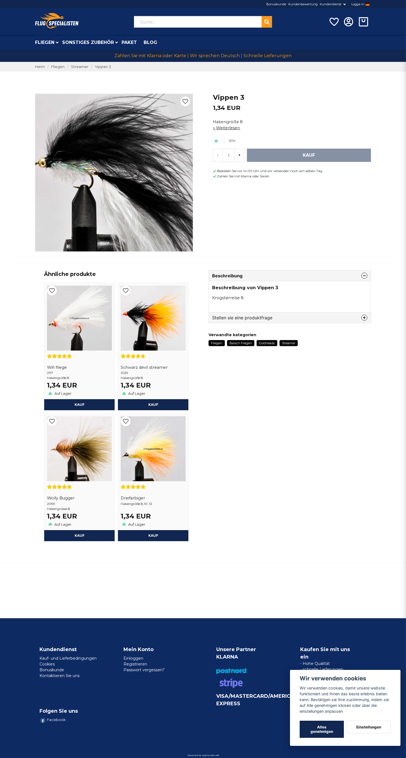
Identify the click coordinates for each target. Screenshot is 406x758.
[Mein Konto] (348, 21)
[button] (367, 4)
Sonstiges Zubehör (88, 42)
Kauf (80, 404)
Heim (40, 67)
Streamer (79, 67)
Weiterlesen (228, 127)
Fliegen (44, 42)
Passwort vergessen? (144, 669)
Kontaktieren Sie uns (59, 675)
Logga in (357, 4)
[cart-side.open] (363, 21)
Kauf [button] (153, 535)
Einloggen (133, 658)
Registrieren (135, 664)
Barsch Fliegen (241, 343)
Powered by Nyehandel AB (203, 755)
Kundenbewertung (303, 4)
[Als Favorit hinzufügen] (333, 21)
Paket (129, 42)
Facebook (56, 719)
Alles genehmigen (321, 729)
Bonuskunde (276, 4)
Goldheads (267, 343)
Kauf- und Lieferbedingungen (68, 658)
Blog (150, 42)
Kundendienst (330, 4)
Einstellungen (368, 727)
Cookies (47, 664)
